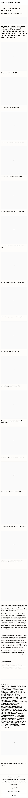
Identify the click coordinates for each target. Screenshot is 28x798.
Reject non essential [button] (14, 791)
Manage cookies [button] (14, 788)
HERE (2, 765)
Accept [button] (14, 795)
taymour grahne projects (10, 2)
